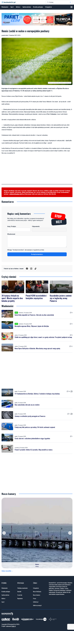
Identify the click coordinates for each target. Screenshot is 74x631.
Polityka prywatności (22, 588)
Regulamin (20, 598)
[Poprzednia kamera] (4, 533)
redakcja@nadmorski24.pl (17, 194)
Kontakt (19, 591)
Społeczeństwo (27, 7)
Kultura (18, 7)
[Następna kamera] (70, 533)
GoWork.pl (35, 602)
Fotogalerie (48, 7)
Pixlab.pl (13, 626)
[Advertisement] (37, 170)
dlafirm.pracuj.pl (37, 605)
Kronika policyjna (38, 7)
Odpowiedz (36, 226)
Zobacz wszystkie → (7, 571)
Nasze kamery (36, 595)
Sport (12, 7)
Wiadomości (5, 7)
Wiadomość (11, 234)
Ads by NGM (69, 24)
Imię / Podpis (11, 226)
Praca (34, 598)
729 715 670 (52, 194)
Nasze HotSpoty (37, 591)
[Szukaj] (70, 2)
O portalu (19, 595)
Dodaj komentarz (37, 254)
